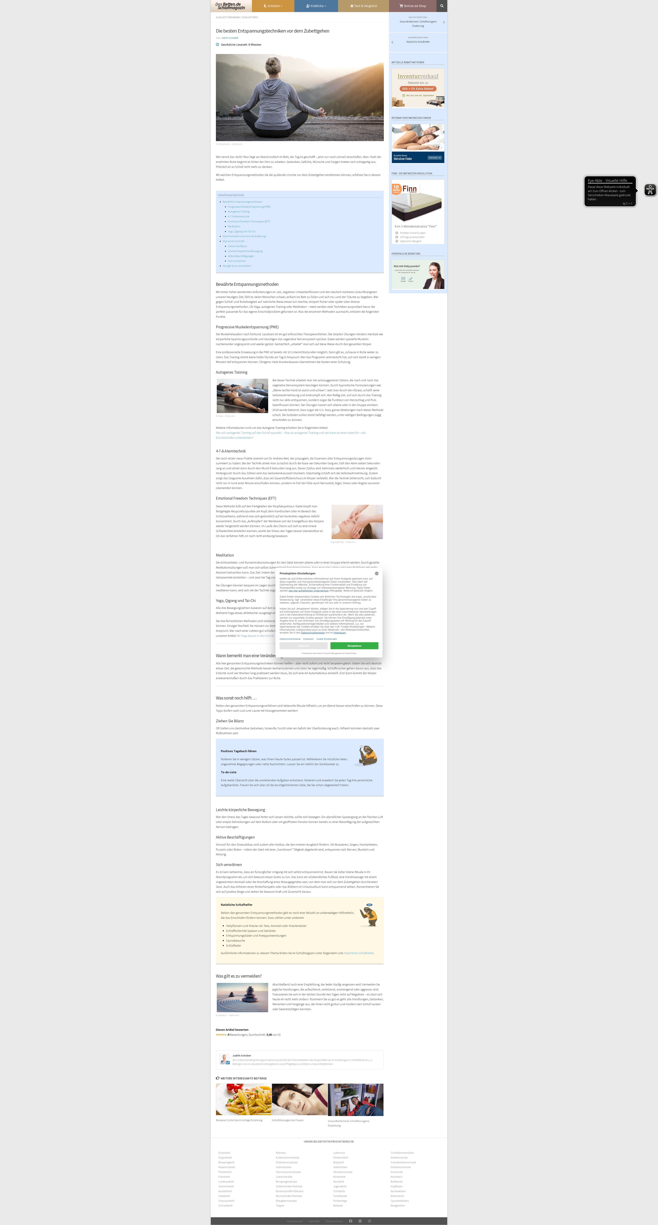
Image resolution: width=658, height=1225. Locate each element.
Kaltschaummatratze (287, 1157)
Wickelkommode (342, 1172)
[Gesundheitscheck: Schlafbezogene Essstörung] (356, 1100)
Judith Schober (230, 37)
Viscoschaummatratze (288, 1172)
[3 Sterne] (221, 1035)
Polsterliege (340, 1200)
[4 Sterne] (223, 1035)
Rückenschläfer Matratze (289, 1191)
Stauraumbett (226, 1200)
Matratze (281, 1152)
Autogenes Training (238, 211)
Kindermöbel (340, 1157)
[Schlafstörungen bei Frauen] (300, 1099)
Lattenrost (339, 1152)
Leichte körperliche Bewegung (245, 251)
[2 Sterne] (219, 1035)
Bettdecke (397, 1181)
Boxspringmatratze (286, 1181)
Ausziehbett (225, 1191)
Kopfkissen (397, 1186)
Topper (280, 1205)
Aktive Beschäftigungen (241, 256)
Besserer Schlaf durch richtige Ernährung (239, 1120)
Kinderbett (339, 1176)
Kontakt (314, 1221)
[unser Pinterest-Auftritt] (360, 1221)
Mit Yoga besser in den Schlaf (255, 636)
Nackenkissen (398, 1191)
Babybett (338, 1162)
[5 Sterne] (225, 1035)
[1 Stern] (217, 1035)
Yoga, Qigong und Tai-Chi (241, 231)
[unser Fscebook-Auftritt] (350, 1221)
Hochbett (338, 1181)
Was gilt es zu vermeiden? (237, 265)
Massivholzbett (226, 1167)
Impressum (295, 1221)
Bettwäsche (397, 1196)
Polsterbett (224, 1172)
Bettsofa (338, 1205)
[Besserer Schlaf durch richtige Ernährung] (244, 1099)
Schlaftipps (250, 17)
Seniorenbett (226, 1186)
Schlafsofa (339, 1191)
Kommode (397, 1172)
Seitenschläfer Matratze (289, 1186)
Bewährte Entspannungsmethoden (242, 201)
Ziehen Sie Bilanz (237, 246)
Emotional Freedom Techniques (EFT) (249, 221)
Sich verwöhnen (237, 260)
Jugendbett (339, 1186)
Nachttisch (396, 1176)
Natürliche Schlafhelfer (359, 953)
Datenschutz (334, 1221)
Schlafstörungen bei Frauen (287, 1120)
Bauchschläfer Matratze (289, 1196)
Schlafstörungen (228, 17)
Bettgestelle (398, 1205)
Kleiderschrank (399, 1157)
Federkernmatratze (287, 1162)
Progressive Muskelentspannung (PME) (249, 206)
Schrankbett (225, 1205)
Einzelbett (224, 1152)
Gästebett (224, 1196)
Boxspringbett (226, 1162)
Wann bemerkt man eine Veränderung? (244, 236)
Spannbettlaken (400, 1200)
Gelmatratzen (283, 1167)
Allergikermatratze (286, 1200)
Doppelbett (225, 1157)
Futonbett (224, 1176)
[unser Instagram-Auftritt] (369, 1221)
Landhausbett (226, 1181)
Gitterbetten (340, 1167)
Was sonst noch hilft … (235, 241)
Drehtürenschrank (401, 1167)
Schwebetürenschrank (403, 1162)
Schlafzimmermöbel (402, 1152)
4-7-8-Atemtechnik (238, 216)
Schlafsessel (340, 1196)
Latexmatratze (284, 1176)
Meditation (234, 226)
